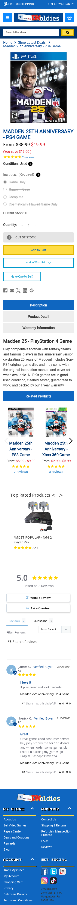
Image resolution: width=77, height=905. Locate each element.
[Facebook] (5, 290)
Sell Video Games (15, 825)
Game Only (17, 182)
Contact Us (48, 819)
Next (70, 440)
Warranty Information (38, 328)
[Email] (12, 290)
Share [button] (29, 703)
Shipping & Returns (54, 825)
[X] (18, 290)
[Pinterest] (32, 290)
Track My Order (14, 870)
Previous (6, 440)
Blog (7, 849)
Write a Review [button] (40, 598)
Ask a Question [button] (40, 608)
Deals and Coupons (16, 837)
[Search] (67, 32)
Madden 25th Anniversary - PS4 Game (45, 694)
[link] (38, 157)
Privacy (8, 888)
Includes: (18, 174)
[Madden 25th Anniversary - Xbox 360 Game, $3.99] (56, 422)
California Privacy (15, 894)
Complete (16, 197)
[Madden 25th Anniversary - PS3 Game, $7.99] (21, 422)
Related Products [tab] (38, 396)
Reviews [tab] (14, 621)
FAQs (44, 841)
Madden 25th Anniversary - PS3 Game (21, 449)
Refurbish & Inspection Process (56, 833)
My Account (11, 876)
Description (38, 305)
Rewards (9, 843)
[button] (55, 495)
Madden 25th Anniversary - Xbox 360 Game (56, 449)
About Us (10, 819)
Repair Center (13, 831)
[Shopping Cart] (69, 17)
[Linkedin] (25, 290)
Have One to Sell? (22, 276)
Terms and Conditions (18, 900)
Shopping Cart (13, 882)
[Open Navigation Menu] (7, 17)
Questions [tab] (40, 621)
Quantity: (10, 225)
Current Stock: (15, 213)
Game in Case (19, 189)
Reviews (46, 847)
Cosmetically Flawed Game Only (33, 204)
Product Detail (38, 317)
